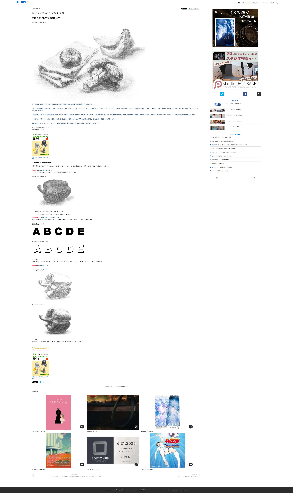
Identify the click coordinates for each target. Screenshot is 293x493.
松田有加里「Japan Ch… (93, 431)
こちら (47, 127)
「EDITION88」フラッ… (93, 469)
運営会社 (145, 489)
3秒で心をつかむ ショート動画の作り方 (221, 156)
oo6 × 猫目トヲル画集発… (147, 431)
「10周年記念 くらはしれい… (39, 431)
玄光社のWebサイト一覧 (137, 489)
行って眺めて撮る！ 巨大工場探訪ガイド (221, 137)
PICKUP (272, 3)
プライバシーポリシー (126, 489)
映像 (243, 3)
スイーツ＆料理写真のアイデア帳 (220, 171)
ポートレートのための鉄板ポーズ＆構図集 (222, 167)
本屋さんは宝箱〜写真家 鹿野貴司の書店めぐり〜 (223, 148)
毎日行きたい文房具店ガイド (218, 163)
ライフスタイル (255, 3)
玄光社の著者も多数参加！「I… (39, 469)
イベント (263, 3)
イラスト (247, 3)
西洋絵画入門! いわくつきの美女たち (220, 159)
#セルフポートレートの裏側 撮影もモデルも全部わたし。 (226, 152)
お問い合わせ (117, 489)
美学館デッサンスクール (39, 22)
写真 (239, 3)
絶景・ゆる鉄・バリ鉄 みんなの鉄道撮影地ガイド (223, 141)
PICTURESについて (110, 489)
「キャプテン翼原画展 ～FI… (148, 469)
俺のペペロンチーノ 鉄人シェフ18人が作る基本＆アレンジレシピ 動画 (229, 144)
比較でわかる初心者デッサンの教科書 (43, 114)
